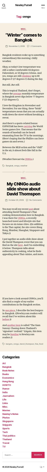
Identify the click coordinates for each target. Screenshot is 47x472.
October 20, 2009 (16, 200)
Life (4, 399)
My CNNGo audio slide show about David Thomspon (23, 188)
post (31, 209)
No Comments (35, 200)
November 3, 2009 (17, 46)
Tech (5, 432)
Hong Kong (8, 381)
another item (13, 325)
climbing (26, 76)
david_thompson (27, 344)
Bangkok (9, 165)
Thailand (7, 439)
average (17, 93)
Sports (5, 428)
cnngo (17, 165)
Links (5, 403)
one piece (10, 310)
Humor (6, 388)
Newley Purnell (23, 5)
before (5, 319)
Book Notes (8, 370)
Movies (6, 410)
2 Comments (35, 46)
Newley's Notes (10, 414)
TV (3, 446)
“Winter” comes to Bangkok (23, 37)
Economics (8, 378)
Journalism (8, 396)
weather (23, 165)
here (20, 245)
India (5, 392)
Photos (6, 417)
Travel (5, 443)
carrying (28, 126)
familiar (14, 334)
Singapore (7, 421)
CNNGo (28, 159)
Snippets (7, 425)
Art (4, 363)
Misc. (23, 29)
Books (5, 374)
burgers (9, 344)
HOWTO (6, 385)
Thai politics (8, 435)
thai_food (39, 344)
